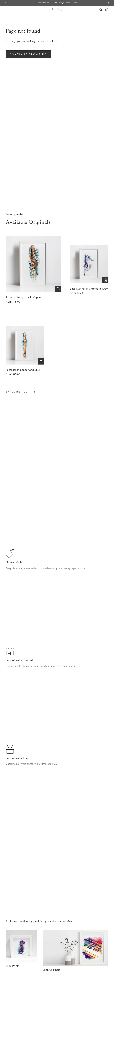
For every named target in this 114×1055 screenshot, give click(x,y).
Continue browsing (28, 54)
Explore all (17, 391)
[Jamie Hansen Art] (57, 10)
